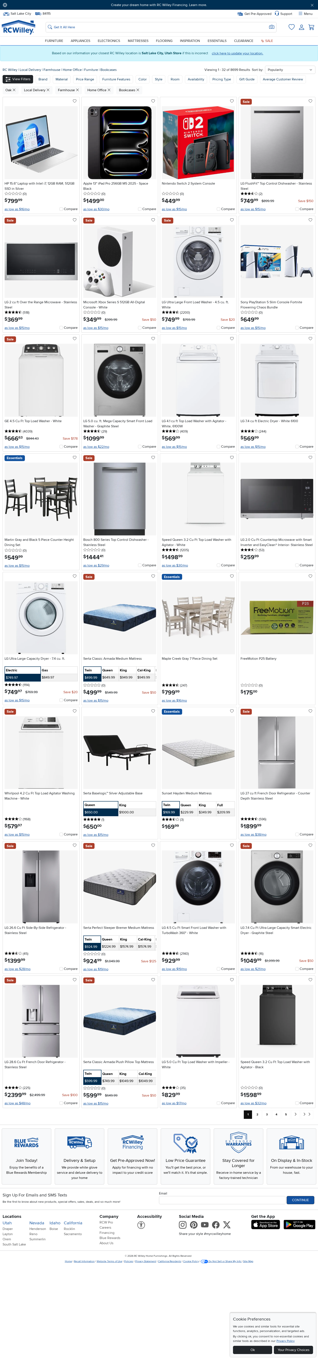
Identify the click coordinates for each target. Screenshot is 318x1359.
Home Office (73, 70)
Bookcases (108, 70)
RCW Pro (106, 1222)
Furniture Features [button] (116, 79)
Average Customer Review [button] (283, 79)
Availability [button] (196, 79)
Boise (54, 1229)
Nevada (36, 1223)
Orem (7, 1239)
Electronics (109, 41)
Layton (8, 1234)
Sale (268, 41)
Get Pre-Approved (257, 14)
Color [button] (142, 79)
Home (68, 1261)
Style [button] (158, 79)
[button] (35, 5)
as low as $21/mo (253, 969)
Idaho (55, 1223)
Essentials (217, 41)
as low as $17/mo (174, 1103)
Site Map (248, 1261)
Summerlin (37, 1239)
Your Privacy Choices (293, 1350)
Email (163, 1193)
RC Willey (10, 70)
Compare (71, 209)
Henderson (37, 1229)
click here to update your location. (237, 53)
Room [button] (175, 79)
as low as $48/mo (18, 1103)
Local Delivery (31, 70)
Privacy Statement (145, 1261)
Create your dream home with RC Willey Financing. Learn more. (159, 5)
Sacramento (73, 1234)
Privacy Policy (285, 1341)
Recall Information (84, 1261)
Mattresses (138, 41)
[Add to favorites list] (74, 101)
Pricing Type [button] (221, 79)
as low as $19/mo (95, 969)
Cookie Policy (191, 1261)
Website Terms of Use (109, 1261)
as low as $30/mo (96, 209)
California (73, 1223)
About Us (106, 1243)
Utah (7, 1223)
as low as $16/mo (17, 209)
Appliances (80, 41)
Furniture (54, 41)
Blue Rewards (110, 1238)
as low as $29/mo (96, 565)
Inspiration (190, 41)
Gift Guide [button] (247, 79)
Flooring (164, 41)
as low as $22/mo (96, 447)
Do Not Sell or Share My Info (225, 1261)
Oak (8, 90)
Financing (107, 1233)
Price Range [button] (85, 79)
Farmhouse (52, 70)
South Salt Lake (14, 1244)
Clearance (243, 41)
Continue (300, 1200)
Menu (308, 14)
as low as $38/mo (254, 834)
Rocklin (69, 1229)
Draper (8, 1229)
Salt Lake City (20, 13)
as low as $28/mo (18, 969)
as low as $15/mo (174, 209)
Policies (128, 1261)
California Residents (169, 1261)
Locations (12, 1216)
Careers (105, 1227)
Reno (33, 1234)
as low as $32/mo (254, 1103)
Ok (253, 1350)
